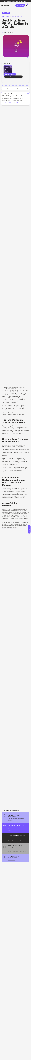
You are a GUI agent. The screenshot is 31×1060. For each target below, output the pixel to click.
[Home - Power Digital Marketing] (5, 5)
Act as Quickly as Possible (10, 103)
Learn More (11, 860)
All (21, 16)
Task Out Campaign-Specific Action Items (12, 96)
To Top (29, 530)
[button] (29, 5)
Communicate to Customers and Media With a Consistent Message (12, 100)
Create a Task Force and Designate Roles (12, 98)
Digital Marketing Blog (12, 16)
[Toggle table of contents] (28, 93)
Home (3, 16)
